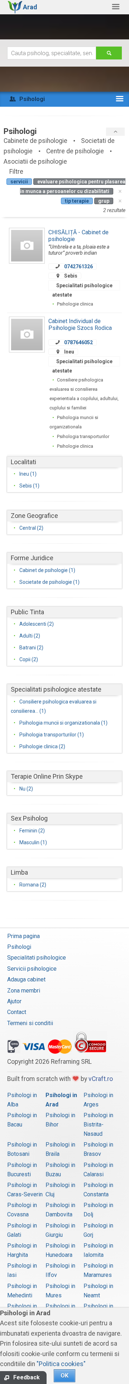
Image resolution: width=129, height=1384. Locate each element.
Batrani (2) (31, 647)
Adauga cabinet (26, 979)
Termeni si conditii (30, 1023)
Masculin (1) (33, 842)
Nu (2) (26, 789)
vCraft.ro (101, 1078)
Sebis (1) (29, 486)
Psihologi (19, 946)
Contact (16, 1012)
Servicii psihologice (32, 968)
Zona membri (23, 990)
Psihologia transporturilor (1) (51, 734)
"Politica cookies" (61, 1364)
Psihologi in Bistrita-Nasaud (98, 1124)
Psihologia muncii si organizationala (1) (63, 723)
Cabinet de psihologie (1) (47, 570)
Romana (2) (32, 885)
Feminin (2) (32, 830)
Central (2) (31, 528)
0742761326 (78, 266)
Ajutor (14, 1001)
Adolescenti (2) (36, 624)
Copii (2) (28, 659)
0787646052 (78, 342)
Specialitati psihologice (36, 957)
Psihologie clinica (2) (42, 746)
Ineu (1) (28, 474)
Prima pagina (23, 936)
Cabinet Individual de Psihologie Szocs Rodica (80, 324)
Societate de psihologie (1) (49, 582)
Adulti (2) (29, 636)
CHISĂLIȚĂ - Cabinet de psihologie (78, 235)
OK (64, 1375)
